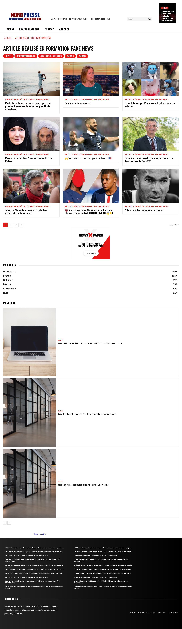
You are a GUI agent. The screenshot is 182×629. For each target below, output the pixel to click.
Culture (164, 8)
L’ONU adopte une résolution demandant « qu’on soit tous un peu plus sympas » (34, 548)
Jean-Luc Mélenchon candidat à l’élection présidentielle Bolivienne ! (26, 211)
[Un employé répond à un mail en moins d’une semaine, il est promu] (29, 483)
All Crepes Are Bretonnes (51, 56)
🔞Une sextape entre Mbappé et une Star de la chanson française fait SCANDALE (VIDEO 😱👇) (89, 211)
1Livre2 (8, 56)
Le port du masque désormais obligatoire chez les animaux (150, 104)
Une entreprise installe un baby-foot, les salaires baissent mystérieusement (87, 414)
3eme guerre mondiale (26, 56)
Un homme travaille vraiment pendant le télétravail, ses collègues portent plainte (90, 343)
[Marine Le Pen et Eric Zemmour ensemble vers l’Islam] (31, 134)
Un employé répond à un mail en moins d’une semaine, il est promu (83, 484)
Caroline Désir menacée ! (77, 103)
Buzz (60, 340)
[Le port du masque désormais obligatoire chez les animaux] (150, 79)
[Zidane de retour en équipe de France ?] (150, 186)
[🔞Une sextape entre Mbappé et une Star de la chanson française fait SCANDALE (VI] (91, 186)
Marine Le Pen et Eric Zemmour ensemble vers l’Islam (28, 159)
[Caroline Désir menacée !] (91, 79)
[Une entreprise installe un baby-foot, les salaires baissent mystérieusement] (29, 412)
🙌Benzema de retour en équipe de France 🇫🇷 (88, 158)
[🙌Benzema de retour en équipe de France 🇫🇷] (91, 134)
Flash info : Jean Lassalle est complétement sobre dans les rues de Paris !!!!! (150, 159)
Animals (70, 56)
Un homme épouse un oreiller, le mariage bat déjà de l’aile (26, 556)
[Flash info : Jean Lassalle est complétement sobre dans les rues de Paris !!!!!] (150, 134)
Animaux (82, 56)
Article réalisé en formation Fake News (27, 99)
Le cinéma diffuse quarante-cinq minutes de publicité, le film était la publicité (167, 16)
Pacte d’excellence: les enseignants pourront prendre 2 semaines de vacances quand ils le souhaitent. (28, 106)
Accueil (7, 37)
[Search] (149, 19)
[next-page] (22, 225)
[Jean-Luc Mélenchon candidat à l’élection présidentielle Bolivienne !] (31, 186)
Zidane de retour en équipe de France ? (144, 210)
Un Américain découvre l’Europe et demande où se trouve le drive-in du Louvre (33, 552)
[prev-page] (5, 523)
